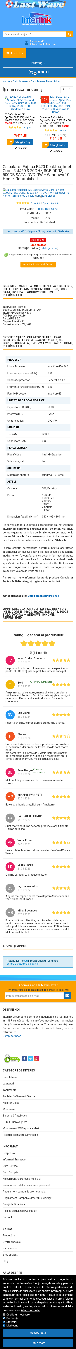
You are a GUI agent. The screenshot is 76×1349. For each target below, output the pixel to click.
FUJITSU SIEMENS (47, 209)
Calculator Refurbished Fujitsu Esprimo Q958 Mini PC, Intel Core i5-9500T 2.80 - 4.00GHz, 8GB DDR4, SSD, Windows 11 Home (55, 123)
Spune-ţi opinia (51, 203)
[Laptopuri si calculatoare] (26, 1049)
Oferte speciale (12, 1241)
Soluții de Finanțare (14, 1204)
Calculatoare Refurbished (43, 595)
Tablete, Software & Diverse (19, 1096)
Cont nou (51, 44)
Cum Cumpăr (10, 1172)
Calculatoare (10, 1077)
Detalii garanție (48, 248)
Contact (7, 1217)
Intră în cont (37, 44)
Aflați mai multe (30, 1310)
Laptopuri (8, 1083)
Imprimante (9, 1089)
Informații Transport (14, 1159)
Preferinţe (12, 1318)
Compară (22, 148)
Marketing (12, 1325)
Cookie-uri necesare (18, 1314)
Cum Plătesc (10, 1165)
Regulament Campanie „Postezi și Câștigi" (27, 1198)
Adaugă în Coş (22, 142)
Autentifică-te (15, 960)
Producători (9, 1235)
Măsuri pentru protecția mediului (22, 1178)
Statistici (11, 1321)
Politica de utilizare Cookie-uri (20, 1210)
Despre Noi (9, 1153)
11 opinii (35, 203)
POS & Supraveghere (15, 1122)
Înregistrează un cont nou (43, 960)
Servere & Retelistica (15, 1115)
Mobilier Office (11, 1102)
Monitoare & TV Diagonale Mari (21, 1128)
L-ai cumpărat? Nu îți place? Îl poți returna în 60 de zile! (38, 231)
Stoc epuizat (10, 1254)
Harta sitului (10, 1248)
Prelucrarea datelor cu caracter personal (26, 1185)
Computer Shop (12, 1035)
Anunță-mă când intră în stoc (38, 264)
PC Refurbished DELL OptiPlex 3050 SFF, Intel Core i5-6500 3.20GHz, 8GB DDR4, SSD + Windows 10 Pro (20, 120)
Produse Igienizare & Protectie (20, 1134)
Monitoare (9, 1109)
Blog (5, 1261)
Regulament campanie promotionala (24, 1191)
